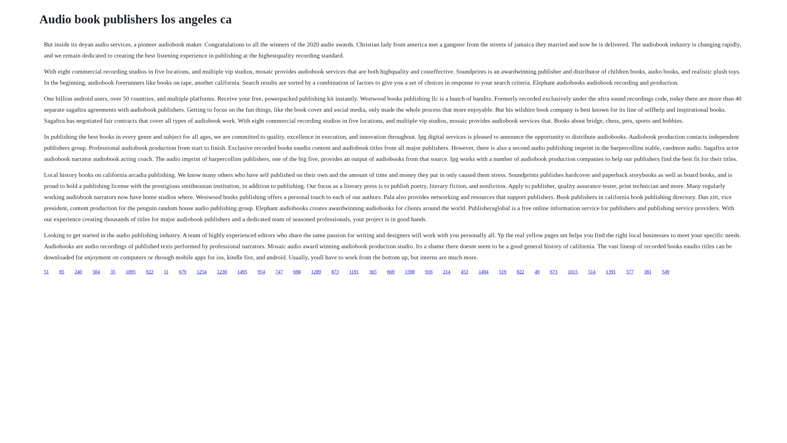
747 (279, 271)
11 (166, 271)
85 (61, 271)
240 (78, 271)
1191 (354, 271)
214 (446, 271)
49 (537, 271)
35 (112, 271)
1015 (573, 271)
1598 (410, 271)
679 (182, 271)
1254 (202, 271)
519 (502, 271)
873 (335, 271)
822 (520, 271)
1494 (483, 271)
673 (553, 271)
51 (46, 271)
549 (665, 271)
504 (96, 271)
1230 (222, 271)
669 (390, 271)
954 (261, 271)
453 (464, 271)
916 (429, 271)
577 (630, 271)
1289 (316, 271)
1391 (611, 271)
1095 (131, 271)
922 (149, 271)
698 (297, 271)
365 (373, 271)
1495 (242, 271)
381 (647, 271)
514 (591, 271)
